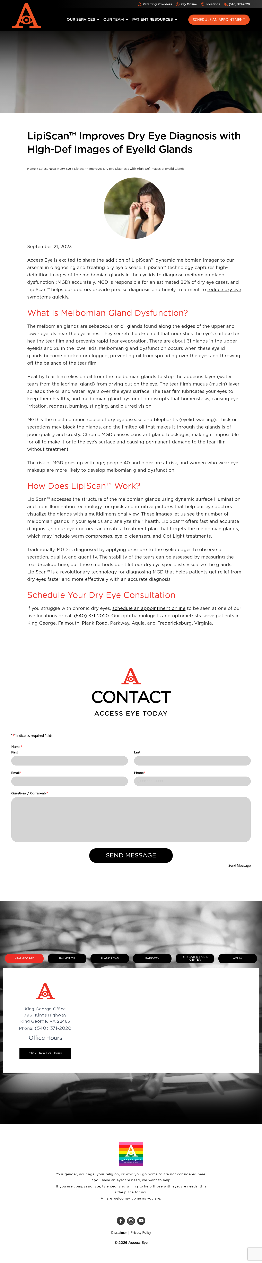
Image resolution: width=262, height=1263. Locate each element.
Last (137, 752)
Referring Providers (157, 4)
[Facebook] (121, 1221)
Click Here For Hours (45, 1053)
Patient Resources (153, 19)
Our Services (81, 19)
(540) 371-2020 (239, 4)
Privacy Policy (141, 1232)
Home (31, 168)
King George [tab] (24, 958)
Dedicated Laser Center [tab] (195, 958)
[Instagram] (131, 1221)
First (14, 752)
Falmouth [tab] (67, 958)
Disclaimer (119, 1232)
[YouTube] (141, 1221)
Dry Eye (65, 168)
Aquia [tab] (237, 958)
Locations (213, 4)
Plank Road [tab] (110, 958)
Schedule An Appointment (219, 19)
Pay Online (189, 4)
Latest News (47, 168)
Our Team (114, 19)
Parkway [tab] (152, 958)
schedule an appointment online (148, 608)
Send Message (131, 856)
